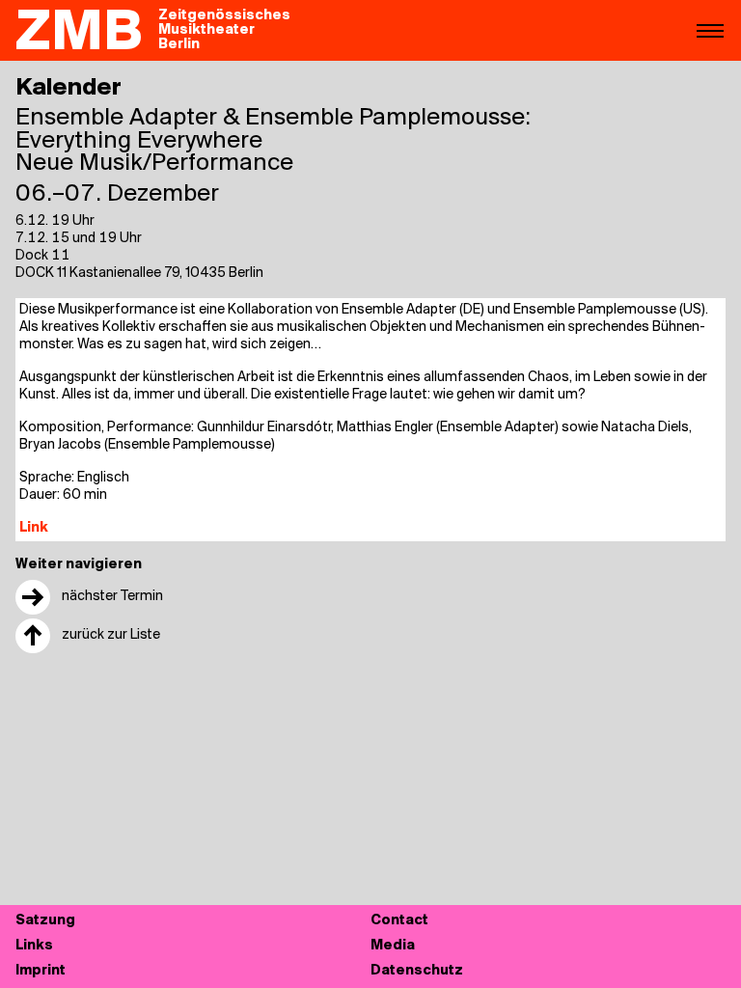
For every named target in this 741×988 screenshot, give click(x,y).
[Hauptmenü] (710, 30)
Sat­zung (45, 921)
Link (33, 528)
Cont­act (399, 921)
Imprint (40, 971)
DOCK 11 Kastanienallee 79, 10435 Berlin (139, 273)
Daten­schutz (416, 971)
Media (392, 946)
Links (34, 946)
